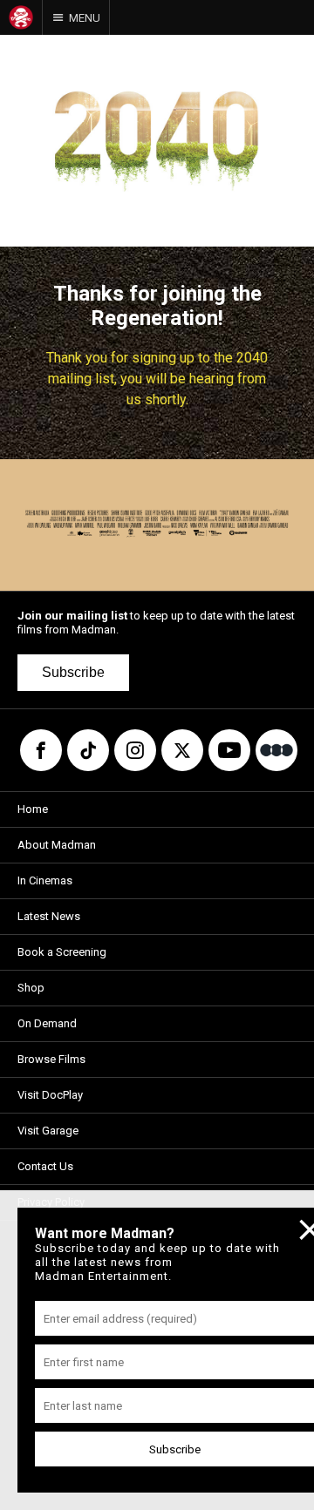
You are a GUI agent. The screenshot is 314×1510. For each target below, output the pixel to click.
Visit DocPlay (50, 1094)
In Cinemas (44, 880)
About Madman (56, 844)
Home (32, 809)
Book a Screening (61, 951)
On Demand (47, 1023)
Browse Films (51, 1059)
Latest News (48, 916)
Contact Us (45, 1166)
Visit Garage (47, 1130)
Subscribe (73, 672)
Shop (30, 987)
